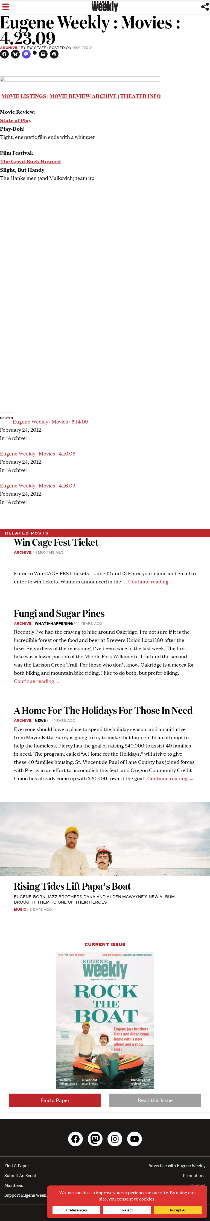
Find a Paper (55, 1100)
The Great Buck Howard (30, 161)
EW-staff (36, 47)
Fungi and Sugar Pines (59, 613)
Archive (9, 47)
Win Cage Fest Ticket (56, 542)
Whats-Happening (54, 623)
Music (20, 909)
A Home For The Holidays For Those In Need (103, 710)
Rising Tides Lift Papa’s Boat (72, 886)
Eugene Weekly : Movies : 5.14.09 (50, 421)
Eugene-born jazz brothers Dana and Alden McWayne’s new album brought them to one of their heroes (94, 899)
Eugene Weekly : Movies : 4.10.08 (37, 453)
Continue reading (151, 581)
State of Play (15, 120)
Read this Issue (155, 1100)
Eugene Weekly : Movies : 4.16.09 (37, 485)
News (40, 720)
